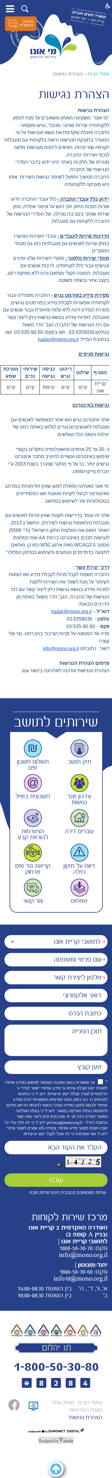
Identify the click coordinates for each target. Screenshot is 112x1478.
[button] (25, 9)
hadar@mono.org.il (58, 339)
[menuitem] (90, 1402)
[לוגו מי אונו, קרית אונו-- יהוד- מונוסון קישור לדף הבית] (53, 46)
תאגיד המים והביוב (88, 14)
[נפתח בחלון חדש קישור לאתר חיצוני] (14, 1405)
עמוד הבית (98, 74)
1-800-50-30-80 (56, 1366)
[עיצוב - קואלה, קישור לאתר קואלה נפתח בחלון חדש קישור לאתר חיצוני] (56, 1440)
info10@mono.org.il (80, 1278)
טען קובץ (89, 1067)
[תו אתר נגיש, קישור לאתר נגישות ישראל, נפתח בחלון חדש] (33, 1413)
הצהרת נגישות (68, 74)
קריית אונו (97, 21)
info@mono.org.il (61, 648)
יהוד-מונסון (78, 18)
